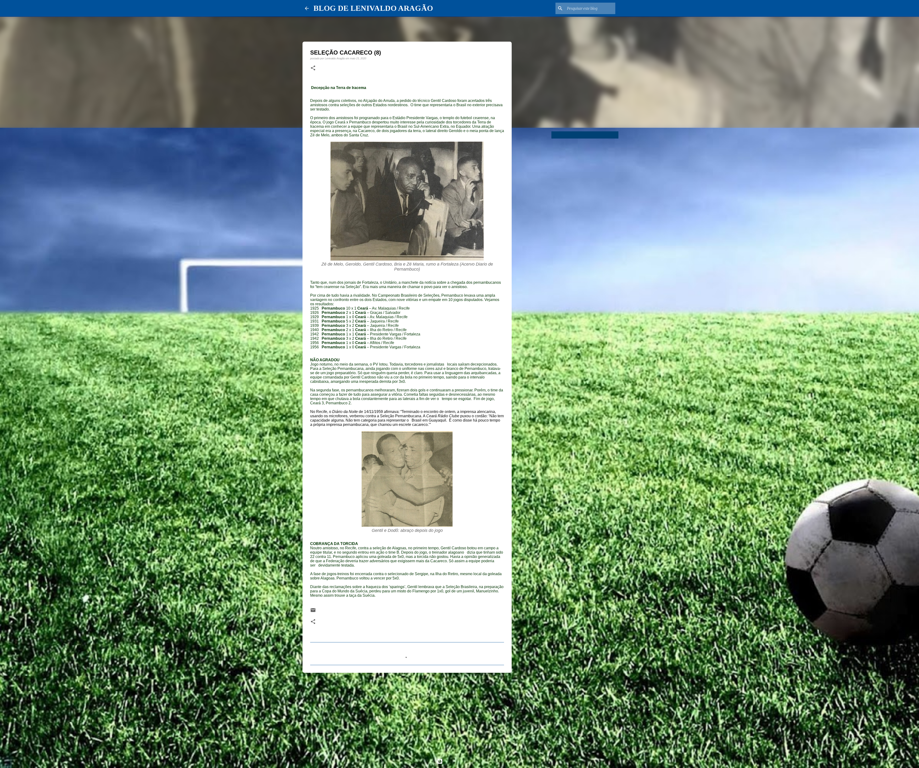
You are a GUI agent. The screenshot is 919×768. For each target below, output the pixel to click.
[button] (313, 68)
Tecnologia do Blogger (462, 761)
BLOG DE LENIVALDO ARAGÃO (373, 8)
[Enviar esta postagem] (313, 612)
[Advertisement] (407, 713)
